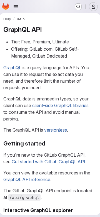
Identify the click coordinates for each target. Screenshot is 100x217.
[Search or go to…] (78, 6)
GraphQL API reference (26, 179)
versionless (55, 130)
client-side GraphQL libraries (60, 105)
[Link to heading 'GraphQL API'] (45, 30)
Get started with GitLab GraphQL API (48, 161)
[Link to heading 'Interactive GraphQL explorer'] (75, 210)
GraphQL (12, 67)
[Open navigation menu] (15, 6)
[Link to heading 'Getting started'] (48, 143)
